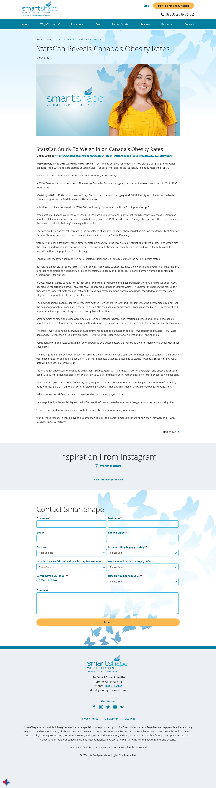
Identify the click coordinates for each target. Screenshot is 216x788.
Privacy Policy (89, 718)
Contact (189, 24)
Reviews (145, 24)
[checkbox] (71, 581)
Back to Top (169, 432)
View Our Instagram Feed (108, 479)
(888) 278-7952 (113, 686)
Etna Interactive (127, 755)
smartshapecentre (110, 465)
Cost (98, 24)
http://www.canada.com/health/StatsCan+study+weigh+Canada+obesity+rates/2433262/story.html (113, 155)
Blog (146, 5)
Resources (167, 24)
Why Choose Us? (50, 24)
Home (39, 39)
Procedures (77, 24)
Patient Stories (120, 24)
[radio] (40, 581)
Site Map (129, 718)
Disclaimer (111, 718)
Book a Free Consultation (173, 5)
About (25, 24)
